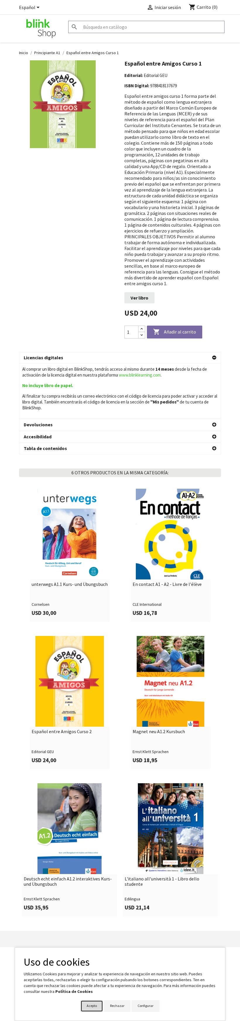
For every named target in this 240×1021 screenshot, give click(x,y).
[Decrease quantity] (141, 335)
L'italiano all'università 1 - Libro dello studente (162, 881)
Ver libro (139, 298)
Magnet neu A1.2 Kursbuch (159, 731)
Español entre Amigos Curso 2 (62, 731)
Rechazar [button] (117, 1005)
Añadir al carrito (174, 331)
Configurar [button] (145, 1005)
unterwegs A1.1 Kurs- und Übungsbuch (70, 584)
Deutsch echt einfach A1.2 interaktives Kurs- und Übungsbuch (68, 881)
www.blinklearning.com (140, 375)
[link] (69, 555)
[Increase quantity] (141, 329)
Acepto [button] (92, 1005)
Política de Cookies (74, 991)
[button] (120, 357)
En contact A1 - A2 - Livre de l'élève (167, 584)
